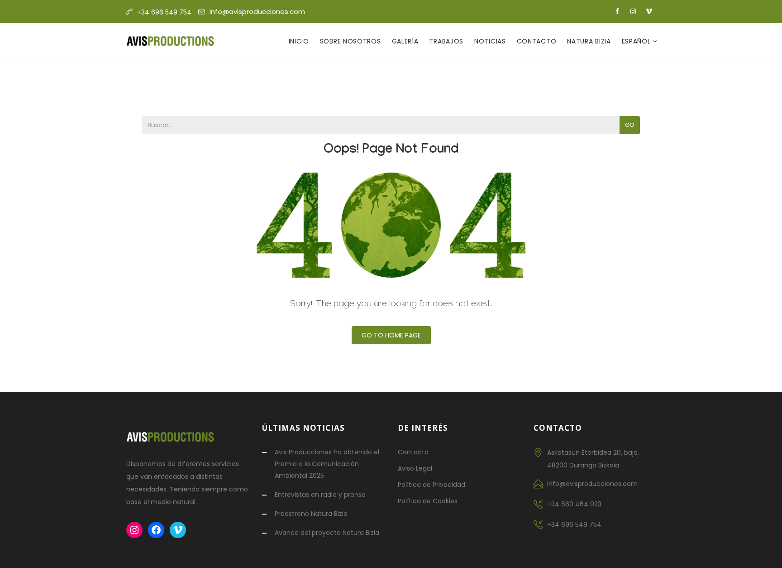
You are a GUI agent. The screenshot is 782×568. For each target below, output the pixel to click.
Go (629, 124)
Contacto (537, 41)
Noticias (490, 41)
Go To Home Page (391, 335)
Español (637, 41)
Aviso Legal (415, 468)
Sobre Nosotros (350, 41)
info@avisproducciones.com (257, 11)
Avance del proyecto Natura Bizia (327, 532)
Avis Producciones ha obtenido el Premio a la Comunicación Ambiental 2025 (327, 464)
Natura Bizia (588, 41)
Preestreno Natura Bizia (311, 513)
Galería (405, 41)
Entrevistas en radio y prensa (320, 494)
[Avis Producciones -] (170, 41)
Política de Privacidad (431, 484)
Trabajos (446, 41)
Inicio (299, 41)
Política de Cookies (428, 500)
